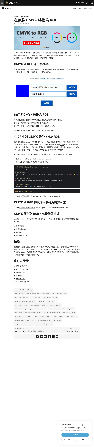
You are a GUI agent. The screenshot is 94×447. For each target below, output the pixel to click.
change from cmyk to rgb (33, 312)
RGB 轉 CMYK (21, 266)
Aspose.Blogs (24, 17)
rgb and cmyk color (58, 316)
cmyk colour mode (40, 309)
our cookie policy (79, 430)
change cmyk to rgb (44, 320)
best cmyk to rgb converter (52, 312)
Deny (82, 439)
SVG (62, 144)
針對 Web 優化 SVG (23, 282)
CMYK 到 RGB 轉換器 (34, 69)
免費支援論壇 (25, 255)
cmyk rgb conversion (21, 297)
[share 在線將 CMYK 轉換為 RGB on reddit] (45, 337)
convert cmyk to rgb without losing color (61, 309)
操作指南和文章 (21, 235)
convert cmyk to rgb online (44, 324)
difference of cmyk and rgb (23, 309)
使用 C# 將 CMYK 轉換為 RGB (40, 196)
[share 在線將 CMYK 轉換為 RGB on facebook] (49, 337)
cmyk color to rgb (32, 316)
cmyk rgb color (45, 316)
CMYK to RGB (19, 293)
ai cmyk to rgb (31, 320)
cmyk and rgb (19, 316)
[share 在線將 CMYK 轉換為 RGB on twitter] (37, 337)
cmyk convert (19, 320)
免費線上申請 (21, 229)
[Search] (91, 3)
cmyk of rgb (57, 320)
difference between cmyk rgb (51, 305)
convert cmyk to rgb (33, 293)
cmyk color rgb (35, 297)
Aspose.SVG (29, 142)
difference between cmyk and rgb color (27, 305)
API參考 (19, 232)
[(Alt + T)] (10, 8)
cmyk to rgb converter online (24, 324)
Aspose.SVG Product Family (23, 290)
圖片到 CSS (20, 275)
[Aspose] (12, 2)
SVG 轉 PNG (20, 272)
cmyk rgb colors (61, 293)
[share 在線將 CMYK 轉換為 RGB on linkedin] (41, 337)
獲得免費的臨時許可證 (27, 208)
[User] (87, 3)
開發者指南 (20, 226)
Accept (75, 434)
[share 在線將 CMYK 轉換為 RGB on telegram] (57, 337)
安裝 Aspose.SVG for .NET (26, 159)
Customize (68, 439)
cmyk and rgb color (48, 293)
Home (5, 8)
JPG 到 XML (20, 279)
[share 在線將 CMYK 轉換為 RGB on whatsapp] (53, 337)
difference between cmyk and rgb (25, 301)
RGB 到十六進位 (22, 269)
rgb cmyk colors (72, 316)
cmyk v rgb (18, 312)
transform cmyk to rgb (50, 297)
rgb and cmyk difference (46, 301)
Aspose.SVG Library (69, 312)
